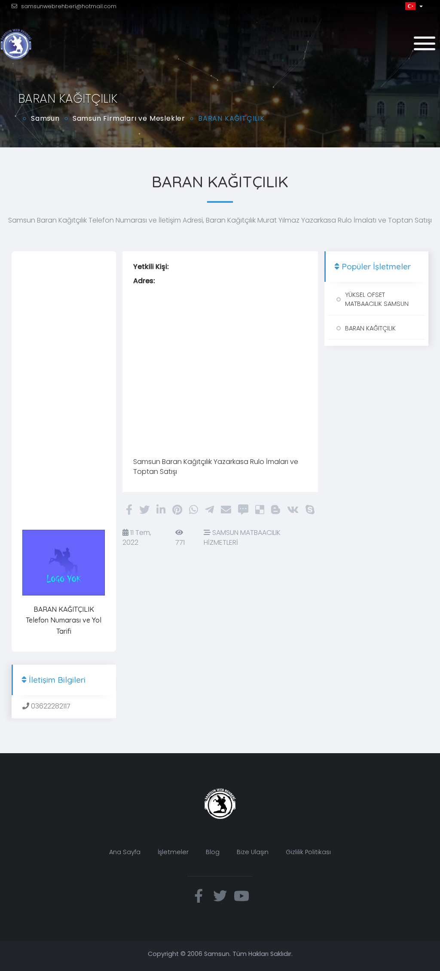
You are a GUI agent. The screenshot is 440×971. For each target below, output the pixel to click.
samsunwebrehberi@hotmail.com (68, 6)
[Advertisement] (63, 391)
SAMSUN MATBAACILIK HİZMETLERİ (242, 537)
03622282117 (49, 706)
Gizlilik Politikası (308, 852)
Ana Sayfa (125, 852)
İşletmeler (173, 852)
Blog (213, 852)
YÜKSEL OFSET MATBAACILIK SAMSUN (377, 299)
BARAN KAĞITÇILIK (370, 328)
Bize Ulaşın (253, 852)
